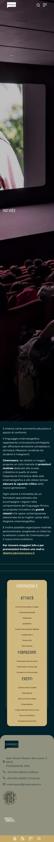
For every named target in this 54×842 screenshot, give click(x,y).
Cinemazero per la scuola (27, 661)
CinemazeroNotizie (27, 612)
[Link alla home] (11, 5)
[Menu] (31, 838)
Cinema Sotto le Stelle (27, 687)
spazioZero (27, 624)
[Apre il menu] (45, 5)
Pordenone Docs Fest (27, 721)
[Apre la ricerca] (38, 5)
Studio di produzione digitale (27, 629)
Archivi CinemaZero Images (27, 607)
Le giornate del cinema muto (27, 710)
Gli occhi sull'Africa (27, 715)
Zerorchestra (27, 646)
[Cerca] (39, 838)
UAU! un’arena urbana (27, 699)
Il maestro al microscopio (27, 672)
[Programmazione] (22, 838)
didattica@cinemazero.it (19, 553)
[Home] (14, 838)
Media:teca (27, 618)
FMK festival (27, 693)
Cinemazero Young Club (27, 667)
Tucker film (27, 640)
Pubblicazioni (27, 635)
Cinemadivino (27, 704)
